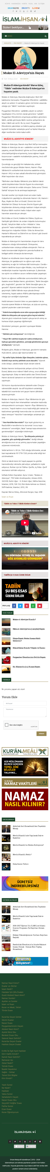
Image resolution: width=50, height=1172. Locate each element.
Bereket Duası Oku (10, 1035)
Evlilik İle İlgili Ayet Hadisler (14, 1051)
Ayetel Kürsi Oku (9, 1032)
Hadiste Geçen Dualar (11, 1044)
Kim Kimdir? (7, 1078)
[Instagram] (20, 11)
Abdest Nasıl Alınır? (10, 1029)
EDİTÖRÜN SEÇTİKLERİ (10, 900)
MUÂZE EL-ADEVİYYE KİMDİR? (16, 543)
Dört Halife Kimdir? (10, 1054)
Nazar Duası (7, 1023)
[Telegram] (35, 11)
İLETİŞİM (41, 4)
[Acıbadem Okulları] (25, 962)
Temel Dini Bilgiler (9, 1075)
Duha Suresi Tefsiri (21, 864)
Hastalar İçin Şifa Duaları (12, 992)
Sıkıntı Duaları (8, 1020)
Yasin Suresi (7, 1085)
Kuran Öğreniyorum (10, 1112)
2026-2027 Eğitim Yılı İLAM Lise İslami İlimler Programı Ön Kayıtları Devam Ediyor (29, 928)
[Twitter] (17, 11)
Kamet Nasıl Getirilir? (11, 1057)
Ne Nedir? (6, 1088)
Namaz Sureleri (8, 998)
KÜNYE (7, 4)
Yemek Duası (7, 1066)
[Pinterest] (31, 11)
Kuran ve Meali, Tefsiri (11, 1007)
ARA (35, 4)
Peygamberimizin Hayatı (12, 1026)
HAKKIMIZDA (16, 4)
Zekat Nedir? (7, 1063)
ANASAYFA (7, 43)
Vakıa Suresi (7, 1094)
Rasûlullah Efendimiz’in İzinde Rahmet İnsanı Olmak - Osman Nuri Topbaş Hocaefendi (29, 946)
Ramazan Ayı (7, 1060)
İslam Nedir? (7, 989)
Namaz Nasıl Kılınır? (10, 983)
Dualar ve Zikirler (9, 986)
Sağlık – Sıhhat (8, 1072)
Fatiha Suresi (7, 1106)
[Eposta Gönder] (39, 606)
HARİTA (24, 4)
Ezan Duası (7, 1109)
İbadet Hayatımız (9, 1069)
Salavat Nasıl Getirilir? (11, 1038)
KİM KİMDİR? (18, 43)
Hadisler (5, 1091)
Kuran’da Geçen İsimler (12, 1017)
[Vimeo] (35, 1142)
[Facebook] (13, 11)
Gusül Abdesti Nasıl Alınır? (13, 995)
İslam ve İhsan (7, 497)
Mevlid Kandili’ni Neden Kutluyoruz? (28, 845)
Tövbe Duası (7, 1010)
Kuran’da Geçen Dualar (12, 1041)
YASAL (30, 4)
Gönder (41, 733)
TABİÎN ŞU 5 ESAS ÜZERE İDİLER (17, 575)
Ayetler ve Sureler (9, 1001)
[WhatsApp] (28, 11)
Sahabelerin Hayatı (10, 1097)
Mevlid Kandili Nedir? (22, 854)
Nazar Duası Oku (9, 1100)
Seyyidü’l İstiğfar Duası (12, 1103)
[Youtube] (24, 11)
